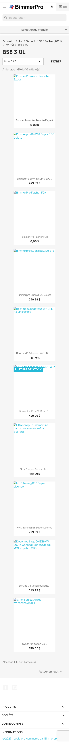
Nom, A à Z (23, 61)
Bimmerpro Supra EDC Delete (34, 294)
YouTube (14, 687)
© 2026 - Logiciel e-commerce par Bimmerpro (30, 738)
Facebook (5, 687)
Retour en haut (51, 672)
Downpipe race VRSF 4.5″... (34, 411)
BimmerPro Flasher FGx (34, 236)
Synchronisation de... (34, 643)
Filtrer (56, 61)
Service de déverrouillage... (34, 585)
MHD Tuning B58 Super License (34, 527)
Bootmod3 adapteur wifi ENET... (34, 353)
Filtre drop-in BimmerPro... (35, 469)
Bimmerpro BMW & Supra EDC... (34, 178)
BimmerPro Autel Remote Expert (34, 120)
